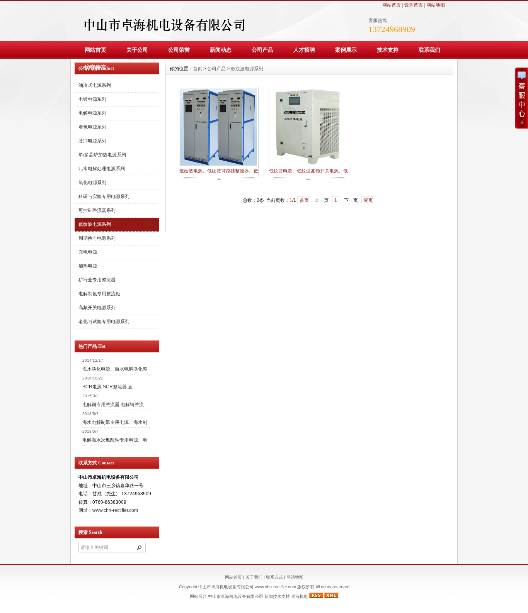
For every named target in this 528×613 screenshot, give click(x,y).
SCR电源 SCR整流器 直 (107, 386)
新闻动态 (221, 50)
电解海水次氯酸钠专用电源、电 (114, 440)
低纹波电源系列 (94, 224)
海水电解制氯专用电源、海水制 (114, 422)
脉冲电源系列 (92, 141)
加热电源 (87, 266)
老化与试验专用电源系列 (103, 321)
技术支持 (388, 50)
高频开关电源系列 (97, 307)
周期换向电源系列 (97, 238)
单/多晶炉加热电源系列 (102, 154)
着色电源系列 (92, 127)
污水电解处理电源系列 (101, 168)
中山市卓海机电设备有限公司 (235, 596)
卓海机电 (299, 596)
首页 (197, 68)
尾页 (368, 200)
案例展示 (346, 50)
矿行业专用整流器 (97, 280)
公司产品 (262, 50)
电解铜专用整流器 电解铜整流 (113, 404)
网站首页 (391, 5)
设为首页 (413, 5)
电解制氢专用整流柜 (99, 293)
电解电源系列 (92, 113)
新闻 (268, 596)
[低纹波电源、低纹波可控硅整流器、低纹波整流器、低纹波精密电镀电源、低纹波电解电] (218, 165)
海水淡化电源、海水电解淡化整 (114, 369)
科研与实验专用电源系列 (103, 196)
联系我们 (429, 50)
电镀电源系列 (92, 99)
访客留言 (95, 67)
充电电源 (87, 252)
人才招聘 (304, 50)
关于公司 (137, 50)
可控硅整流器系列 (97, 210)
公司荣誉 (179, 50)
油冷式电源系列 (94, 85)
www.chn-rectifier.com (115, 510)
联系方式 (274, 577)
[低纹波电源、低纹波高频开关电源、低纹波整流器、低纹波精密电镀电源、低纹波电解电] (308, 165)
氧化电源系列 (92, 182)
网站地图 (435, 5)
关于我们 (253, 577)
